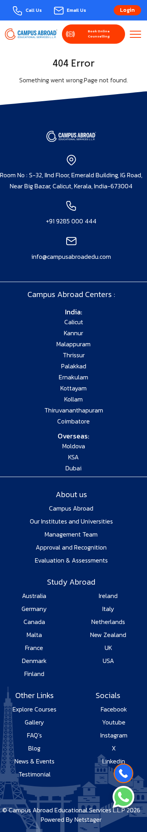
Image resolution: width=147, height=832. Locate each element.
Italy (108, 608)
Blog (34, 748)
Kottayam (73, 388)
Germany (34, 608)
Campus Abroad (71, 508)
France (34, 647)
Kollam (73, 399)
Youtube (113, 722)
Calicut (73, 322)
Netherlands (108, 621)
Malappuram (73, 344)
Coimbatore (73, 421)
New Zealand (108, 634)
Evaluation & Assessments (71, 560)
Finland (34, 673)
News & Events (34, 761)
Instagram (113, 735)
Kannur (73, 333)
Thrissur (74, 355)
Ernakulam (73, 377)
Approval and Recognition (71, 547)
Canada (34, 621)
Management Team (71, 534)
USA (108, 660)
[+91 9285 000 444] (123, 773)
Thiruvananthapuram (73, 410)
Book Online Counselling (99, 33)
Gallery (34, 722)
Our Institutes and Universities (71, 521)
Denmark (34, 660)
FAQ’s (34, 735)
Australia (34, 595)
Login (127, 10)
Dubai (73, 468)
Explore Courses (34, 709)
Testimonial (34, 774)
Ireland (108, 595)
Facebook (114, 709)
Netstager (88, 819)
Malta (34, 634)
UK (108, 647)
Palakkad (73, 366)
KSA (73, 457)
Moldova (73, 446)
